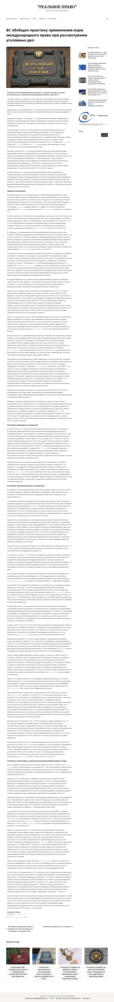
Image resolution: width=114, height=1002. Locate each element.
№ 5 (18, 144)
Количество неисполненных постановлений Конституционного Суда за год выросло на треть (44, 973)
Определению (40, 366)
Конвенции (20, 207)
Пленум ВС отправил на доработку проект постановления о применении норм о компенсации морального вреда (70, 973)
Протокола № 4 (29, 265)
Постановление (37, 329)
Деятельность (11, 19)
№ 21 (34, 144)
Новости (42, 19)
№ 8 (65, 142)
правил (58, 411)
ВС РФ (27, 917)
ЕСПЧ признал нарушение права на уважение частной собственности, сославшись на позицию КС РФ (20, 929)
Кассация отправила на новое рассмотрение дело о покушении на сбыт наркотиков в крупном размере (96, 971)
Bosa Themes (70, 996)
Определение (46, 209)
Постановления (60, 592)
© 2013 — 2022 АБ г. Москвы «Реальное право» (65, 998)
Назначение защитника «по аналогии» (57, 927)
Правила (44, 448)
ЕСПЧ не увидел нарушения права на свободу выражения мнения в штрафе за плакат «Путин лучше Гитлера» (97, 67)
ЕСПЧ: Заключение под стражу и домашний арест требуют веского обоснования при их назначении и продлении (97, 80)
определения (43, 842)
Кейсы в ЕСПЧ (25, 19)
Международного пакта (16, 581)
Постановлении (13, 350)
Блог (34, 19)
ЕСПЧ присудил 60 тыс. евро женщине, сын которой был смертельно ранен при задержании (97, 55)
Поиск (81, 131)
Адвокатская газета (20, 914)
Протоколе (21, 209)
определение (29, 821)
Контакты (52, 19)
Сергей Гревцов (45, 861)
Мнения (62, 648)
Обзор (35, 118)
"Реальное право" (57, 7)
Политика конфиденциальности (36, 998)
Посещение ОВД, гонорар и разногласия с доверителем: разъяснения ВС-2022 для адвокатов (17, 971)
